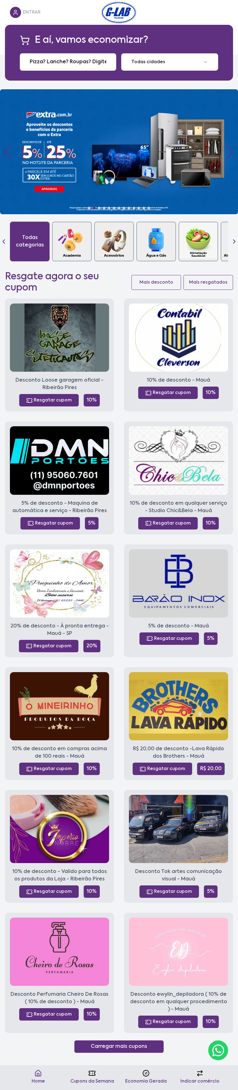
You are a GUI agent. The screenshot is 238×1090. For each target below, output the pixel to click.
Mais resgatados (208, 282)
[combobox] (169, 62)
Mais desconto (156, 282)
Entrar (32, 12)
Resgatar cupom (53, 400)
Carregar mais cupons (119, 1046)
